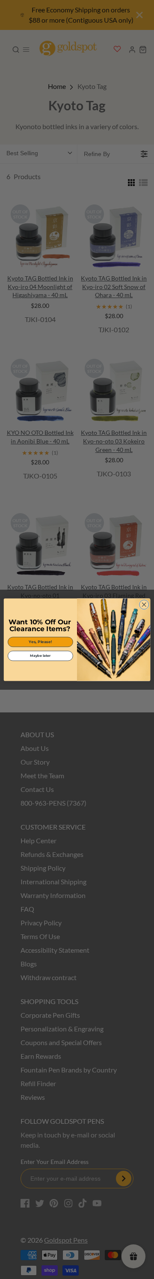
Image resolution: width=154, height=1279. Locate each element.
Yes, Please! (40, 641)
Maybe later (40, 655)
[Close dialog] (144, 604)
